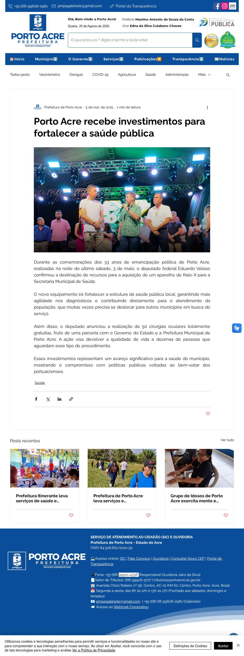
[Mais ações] (207, 107)
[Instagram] (224, 6)
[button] (46, 59)
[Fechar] (238, 645)
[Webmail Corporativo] (232, 6)
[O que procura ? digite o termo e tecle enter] (197, 40)
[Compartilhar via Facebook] (36, 399)
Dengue (76, 74)
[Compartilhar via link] (71, 399)
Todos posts (20, 74)
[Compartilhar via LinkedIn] (59, 399)
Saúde (150, 74)
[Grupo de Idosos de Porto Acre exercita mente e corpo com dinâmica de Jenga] (199, 468)
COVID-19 (100, 74)
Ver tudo (227, 440)
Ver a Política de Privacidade (93, 650)
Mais (202, 74)
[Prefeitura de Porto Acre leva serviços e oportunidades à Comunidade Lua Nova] (122, 468)
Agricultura (127, 74)
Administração (177, 74)
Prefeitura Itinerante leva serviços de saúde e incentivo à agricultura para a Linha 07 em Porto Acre (44, 498)
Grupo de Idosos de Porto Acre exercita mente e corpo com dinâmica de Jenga (197, 498)
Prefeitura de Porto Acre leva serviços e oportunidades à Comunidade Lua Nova (118, 498)
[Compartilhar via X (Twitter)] (48, 399)
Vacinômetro (49, 74)
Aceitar (223, 645)
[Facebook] (216, 6)
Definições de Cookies (190, 645)
